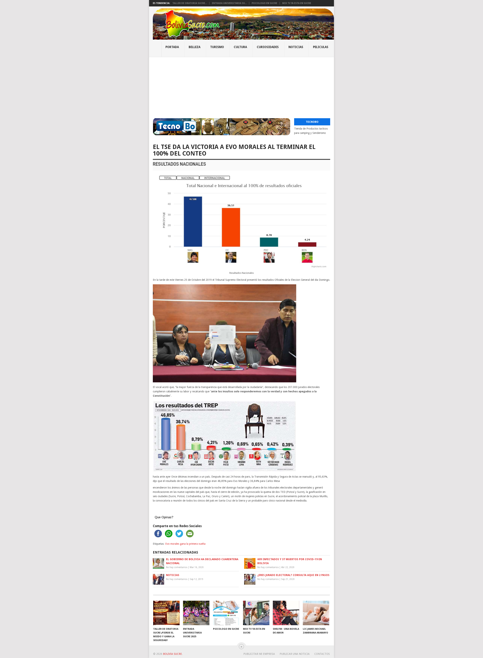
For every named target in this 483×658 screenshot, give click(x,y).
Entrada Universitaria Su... (229, 3)
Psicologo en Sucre (264, 3)
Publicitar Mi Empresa (259, 653)
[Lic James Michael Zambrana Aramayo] (316, 613)
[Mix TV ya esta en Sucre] (256, 613)
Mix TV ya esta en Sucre (296, 3)
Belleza (194, 47)
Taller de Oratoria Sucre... (189, 3)
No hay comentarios (176, 567)
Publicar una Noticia (295, 653)
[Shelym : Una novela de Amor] (286, 613)
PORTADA (172, 47)
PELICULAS (320, 47)
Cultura (240, 47)
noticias (295, 47)
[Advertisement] (241, 85)
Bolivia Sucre (172, 653)
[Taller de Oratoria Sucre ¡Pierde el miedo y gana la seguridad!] (166, 613)
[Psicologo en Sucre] (226, 613)
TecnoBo (312, 121)
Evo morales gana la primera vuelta (185, 543)
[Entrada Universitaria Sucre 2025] (196, 613)
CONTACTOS (322, 653)
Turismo (217, 47)
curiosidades (268, 47)
